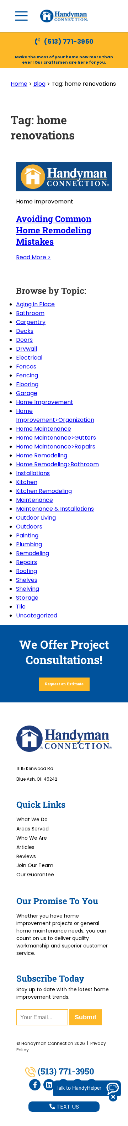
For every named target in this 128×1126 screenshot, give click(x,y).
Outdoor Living (36, 518)
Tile (21, 606)
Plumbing (29, 544)
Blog (39, 84)
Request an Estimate (64, 683)
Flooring (27, 384)
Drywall (26, 349)
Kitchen (26, 482)
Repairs (26, 562)
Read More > (33, 257)
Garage (26, 393)
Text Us (67, 1107)
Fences (26, 366)
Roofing (26, 571)
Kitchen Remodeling (44, 491)
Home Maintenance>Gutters (56, 438)
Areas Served (32, 828)
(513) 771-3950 (69, 41)
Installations (33, 473)
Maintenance (34, 500)
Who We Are (31, 837)
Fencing (27, 375)
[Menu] (21, 16)
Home (19, 84)
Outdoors (29, 526)
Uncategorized (36, 615)
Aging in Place (35, 304)
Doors (24, 340)
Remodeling (32, 553)
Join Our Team (34, 865)
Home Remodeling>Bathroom (57, 464)
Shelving (27, 589)
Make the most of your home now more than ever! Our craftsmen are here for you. (64, 59)
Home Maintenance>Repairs (55, 446)
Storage (27, 598)
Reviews (26, 856)
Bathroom (30, 313)
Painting (27, 535)
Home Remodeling (41, 455)
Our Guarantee (35, 874)
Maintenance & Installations (55, 509)
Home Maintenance (43, 429)
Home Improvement (44, 402)
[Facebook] (35, 1084)
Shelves (26, 580)
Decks (24, 331)
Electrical (29, 358)
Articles (25, 847)
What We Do (32, 819)
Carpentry (31, 322)
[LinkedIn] (49, 1084)
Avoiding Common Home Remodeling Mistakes (53, 230)
